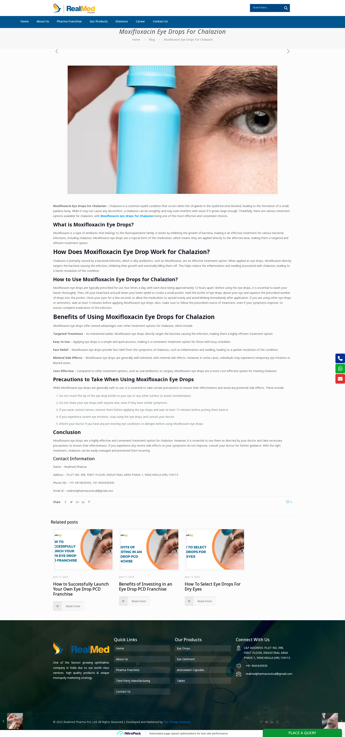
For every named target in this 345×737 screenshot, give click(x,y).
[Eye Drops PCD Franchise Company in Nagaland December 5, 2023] (11, 721)
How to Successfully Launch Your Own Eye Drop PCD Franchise (81, 589)
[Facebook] (261, 722)
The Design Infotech (177, 722)
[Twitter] (267, 722)
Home (136, 39)
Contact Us (123, 691)
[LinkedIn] (272, 722)
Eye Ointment (186, 659)
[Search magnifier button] (286, 8)
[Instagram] (277, 722)
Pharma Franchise (127, 670)
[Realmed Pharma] (74, 8)
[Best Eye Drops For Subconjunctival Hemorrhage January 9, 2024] (333, 721)
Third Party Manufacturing (133, 681)
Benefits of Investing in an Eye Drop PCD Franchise (145, 586)
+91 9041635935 (257, 666)
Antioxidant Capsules (190, 670)
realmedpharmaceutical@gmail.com (269, 674)
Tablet (181, 681)
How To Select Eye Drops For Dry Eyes (213, 586)
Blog (152, 39)
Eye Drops (183, 648)
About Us (122, 659)
